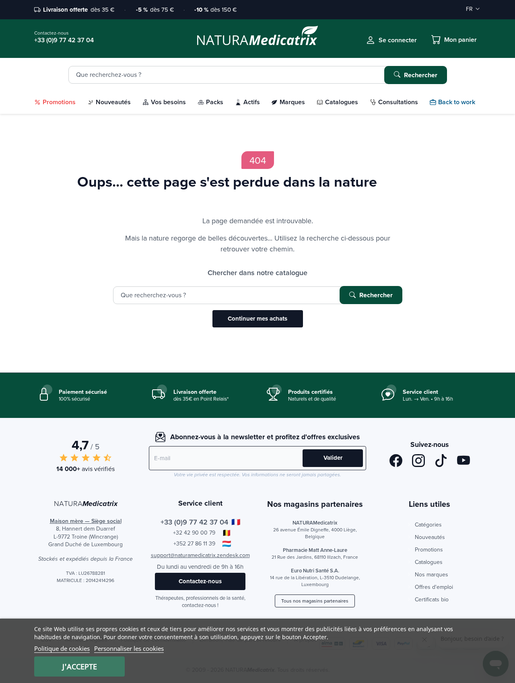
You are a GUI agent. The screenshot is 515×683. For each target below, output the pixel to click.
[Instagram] (418, 462)
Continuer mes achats (257, 318)
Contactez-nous (200, 581)
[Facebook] (395, 462)
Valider (332, 457)
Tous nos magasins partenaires (314, 600)
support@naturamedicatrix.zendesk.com (200, 555)
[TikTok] (441, 462)
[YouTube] (463, 462)
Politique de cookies (62, 648)
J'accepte (79, 666)
